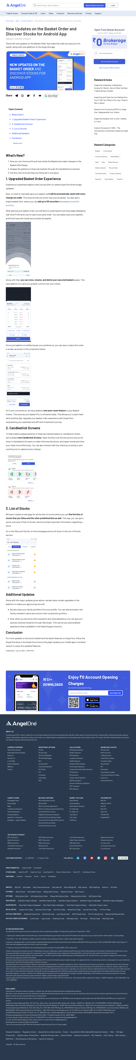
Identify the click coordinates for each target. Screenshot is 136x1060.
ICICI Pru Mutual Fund (95, 914)
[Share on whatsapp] (22, 96)
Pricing (88, 13)
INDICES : (9, 887)
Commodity (42, 778)
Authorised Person (107, 780)
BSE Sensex (82, 887)
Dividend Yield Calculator (77, 764)
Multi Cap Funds (108, 918)
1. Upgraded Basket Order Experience (29, 119)
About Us (10, 755)
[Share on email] (40, 96)
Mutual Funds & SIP (29, 13)
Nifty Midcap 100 (70, 887)
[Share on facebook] (34, 96)
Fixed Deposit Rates (88, 872)
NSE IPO (103, 800)
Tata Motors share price (15, 846)
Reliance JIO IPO (106, 803)
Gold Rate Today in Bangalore (113, 901)
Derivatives (104, 769)
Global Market (114, 156)
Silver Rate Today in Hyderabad (30, 905)
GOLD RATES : (11, 901)
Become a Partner (75, 13)
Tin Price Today (105, 910)
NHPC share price (44, 840)
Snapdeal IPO (105, 817)
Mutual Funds (113, 168)
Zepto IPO (104, 812)
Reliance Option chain (78, 896)
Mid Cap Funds (95, 918)
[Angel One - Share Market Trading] (16, 5)
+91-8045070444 (41, 1017)
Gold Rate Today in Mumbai (27, 901)
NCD (40, 780)
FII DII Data (73, 820)
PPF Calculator (74, 786)
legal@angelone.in (61, 1020)
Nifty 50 (18, 887)
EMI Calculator (74, 789)
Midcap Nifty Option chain (59, 896)
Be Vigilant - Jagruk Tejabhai (16, 820)
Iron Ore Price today (90, 910)
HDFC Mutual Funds (79, 914)
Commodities (107, 151)
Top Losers (73, 817)
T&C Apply (119, 1032)
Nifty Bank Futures (34, 892)
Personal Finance (100, 173)
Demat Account (106, 753)
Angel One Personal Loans (50, 1035)
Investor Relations (13, 764)
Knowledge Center (13, 800)
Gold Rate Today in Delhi (47, 901)
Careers (10, 769)
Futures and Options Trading (110, 775)
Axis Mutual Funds (63, 914)
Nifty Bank (26, 887)
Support (98, 13)
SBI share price (43, 846)
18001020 (31, 858)
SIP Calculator (74, 755)
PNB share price (75, 843)
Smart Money (11, 803)
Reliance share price (107, 837)
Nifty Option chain (21, 896)
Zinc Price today (59, 910)
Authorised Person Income (47, 812)
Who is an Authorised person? (48, 806)
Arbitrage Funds (72, 918)
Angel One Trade (35, 872)
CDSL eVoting (108, 1035)
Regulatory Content (29, 1032)
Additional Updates (20, 133)
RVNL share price (44, 843)
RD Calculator (74, 775)
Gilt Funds (83, 918)
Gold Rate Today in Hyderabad (90, 901)
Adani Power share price (77, 840)
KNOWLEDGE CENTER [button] (108, 747)
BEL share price (75, 848)
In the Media (11, 761)
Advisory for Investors (81, 1035)
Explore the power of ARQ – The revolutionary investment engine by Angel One (111, 131)
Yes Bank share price (14, 848)
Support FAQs (44, 858)
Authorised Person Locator (47, 826)
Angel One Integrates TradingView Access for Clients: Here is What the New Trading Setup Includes (111, 88)
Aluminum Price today (43, 910)
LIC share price (105, 848)
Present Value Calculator (78, 778)
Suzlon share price (13, 840)
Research (98, 179)
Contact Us (11, 758)
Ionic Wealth (38, 868)
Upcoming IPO (43, 764)
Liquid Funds (45, 918)
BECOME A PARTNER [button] (46, 798)
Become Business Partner (47, 800)
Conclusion (17, 138)
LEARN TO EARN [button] (13, 798)
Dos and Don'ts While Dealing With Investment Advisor (89, 1032)
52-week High (74, 809)
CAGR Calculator (75, 761)
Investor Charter (66, 1035)
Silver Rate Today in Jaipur (98, 905)
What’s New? (18, 114)
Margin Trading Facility (63, 872)
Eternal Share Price (76, 846)
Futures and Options (45, 766)
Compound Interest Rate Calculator (81, 769)
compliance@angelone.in (58, 1012)
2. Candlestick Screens (22, 124)
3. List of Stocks (19, 128)
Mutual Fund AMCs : (14, 914)
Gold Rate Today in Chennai (68, 901)
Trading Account (106, 755)
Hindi (96, 162)
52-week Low (74, 812)
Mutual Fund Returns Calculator (80, 783)
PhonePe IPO (105, 814)
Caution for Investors (46, 1039)
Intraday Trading (106, 761)
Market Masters (113, 162)
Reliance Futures (67, 892)
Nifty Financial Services (41, 887)
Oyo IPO (103, 806)
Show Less (17, 143)
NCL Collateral (96, 1035)
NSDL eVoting (120, 1035)
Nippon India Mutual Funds (114, 914)
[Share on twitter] (28, 96)
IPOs (103, 162)
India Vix (105, 887)
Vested (43, 876)
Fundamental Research (14, 809)
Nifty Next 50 (57, 887)
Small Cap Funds (58, 918)
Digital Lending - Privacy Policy (28, 1035)
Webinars (10, 766)
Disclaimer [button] (10, 989)
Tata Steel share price (77, 837)
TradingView (52, 876)
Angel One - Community (14, 817)
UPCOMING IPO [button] (106, 798)
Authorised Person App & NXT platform (51, 820)
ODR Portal (9, 1039)
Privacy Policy (44, 1024)
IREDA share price (13, 843)
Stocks (41, 750)
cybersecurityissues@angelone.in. (66, 1017)
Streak (36, 876)
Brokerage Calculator (76, 750)
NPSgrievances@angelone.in (15, 1015)
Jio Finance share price (108, 846)
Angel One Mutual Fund (32, 914)
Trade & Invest (12, 13)
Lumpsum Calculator (76, 758)
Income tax (104, 778)
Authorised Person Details (47, 823)
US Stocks (42, 769)
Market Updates (100, 168)
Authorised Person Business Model (50, 817)
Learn (43, 13)
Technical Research (13, 812)
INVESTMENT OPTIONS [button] (47, 747)
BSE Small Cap (94, 887)
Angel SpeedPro (48, 872)
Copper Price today (26, 910)
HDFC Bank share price (46, 837)
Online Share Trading (107, 758)
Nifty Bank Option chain (39, 896)
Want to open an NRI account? (109, 68)
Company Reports (13, 814)
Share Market (109, 179)
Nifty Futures (20, 892)
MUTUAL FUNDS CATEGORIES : (17, 918)
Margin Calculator (75, 753)
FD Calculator (74, 772)
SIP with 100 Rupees (45, 755)
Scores (65, 1032)
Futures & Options (101, 156)
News (51, 13)
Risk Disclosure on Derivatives (26, 1039)
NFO (40, 761)
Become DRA (43, 803)
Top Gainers (73, 814)
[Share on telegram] (16, 96)
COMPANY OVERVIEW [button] (15, 747)
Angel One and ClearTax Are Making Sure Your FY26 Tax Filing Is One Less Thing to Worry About (111, 100)
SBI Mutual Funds (48, 914)
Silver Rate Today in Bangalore (53, 905)
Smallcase (28, 876)
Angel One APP (23, 872)
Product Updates (115, 173)
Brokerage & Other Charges (16, 753)
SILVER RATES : (11, 905)
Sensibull (19, 876)
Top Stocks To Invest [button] (16, 835)
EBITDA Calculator (75, 780)
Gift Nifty (114, 887)
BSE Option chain (95, 896)
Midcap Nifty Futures (50, 892)
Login (112, 5)
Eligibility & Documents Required (49, 814)
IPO (102, 766)
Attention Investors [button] (15, 929)
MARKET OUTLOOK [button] (76, 798)
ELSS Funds (34, 918)
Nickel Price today (74, 910)
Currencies (42, 775)
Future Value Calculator (77, 766)
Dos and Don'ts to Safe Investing (49, 1032)
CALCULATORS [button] (75, 747)
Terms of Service (57, 1024)
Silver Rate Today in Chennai (76, 905)
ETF (40, 772)
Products (60, 13)
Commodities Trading (108, 772)
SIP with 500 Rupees (45, 758)
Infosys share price (107, 840)
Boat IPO (103, 809)
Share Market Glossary (77, 806)
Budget (97, 151)
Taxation (120, 179)
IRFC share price (12, 837)
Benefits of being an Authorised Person (51, 809)
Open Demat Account (95, 5)
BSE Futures (79, 892)
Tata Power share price (46, 848)
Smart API (76, 872)
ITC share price (105, 843)
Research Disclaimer (13, 1032)
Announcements (75, 803)
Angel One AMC (26, 868)
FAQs (112, 1032)
